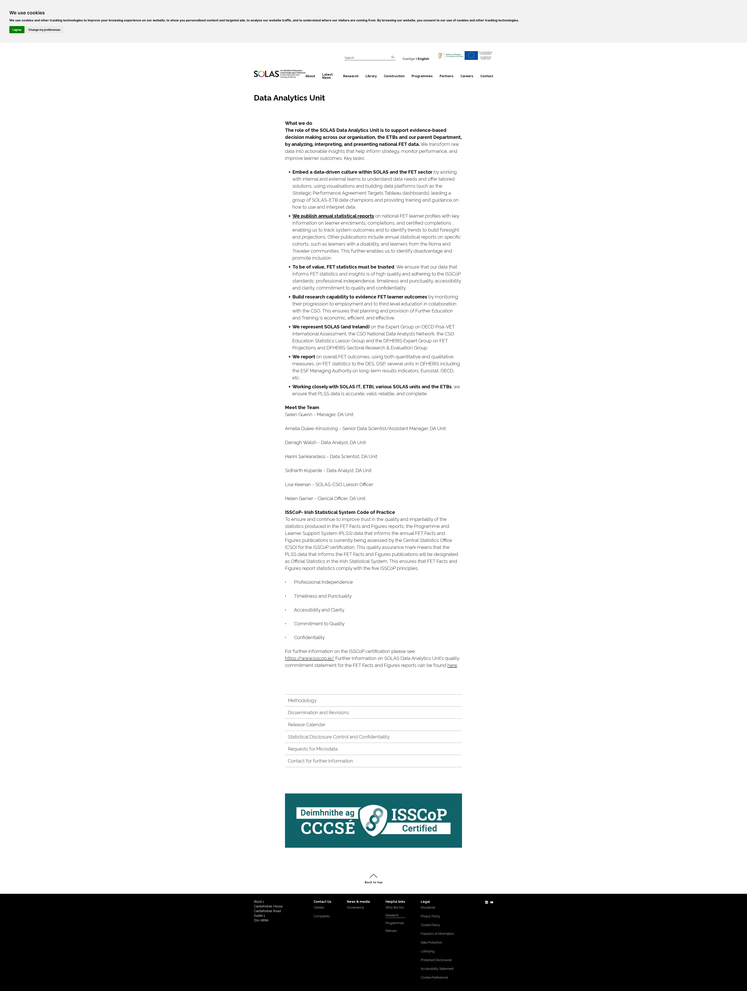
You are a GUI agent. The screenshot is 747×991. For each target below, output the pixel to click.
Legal (425, 902)
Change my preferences (44, 29)
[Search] (392, 57)
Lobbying (427, 951)
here (452, 665)
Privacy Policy (430, 916)
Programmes (422, 76)
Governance (355, 907)
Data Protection (431, 942)
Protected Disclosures (436, 960)
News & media (358, 902)
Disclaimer (428, 907)
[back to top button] (373, 879)
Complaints (322, 916)
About (310, 76)
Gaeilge (408, 59)
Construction (394, 76)
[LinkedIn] (486, 901)
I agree (16, 29)
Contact (486, 76)
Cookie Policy (430, 925)
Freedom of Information (437, 934)
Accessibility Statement (437, 969)
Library (371, 76)
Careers (466, 76)
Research (351, 76)
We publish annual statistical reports (333, 216)
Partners (446, 76)
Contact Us (322, 902)
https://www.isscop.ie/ (309, 658)
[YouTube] (491, 901)
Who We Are (395, 907)
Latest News (327, 76)
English (423, 59)
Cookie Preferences (434, 977)
